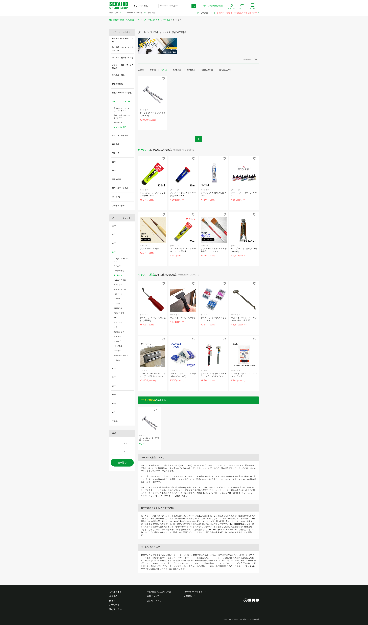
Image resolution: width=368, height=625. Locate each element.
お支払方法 (114, 605)
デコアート (118, 322)
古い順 (164, 70)
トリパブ (117, 341)
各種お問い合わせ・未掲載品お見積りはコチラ (237, 13)
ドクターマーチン (121, 355)
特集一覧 (151, 13)
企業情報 (188, 596)
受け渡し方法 (115, 609)
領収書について (154, 600)
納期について (153, 596)
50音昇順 (177, 70)
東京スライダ (119, 332)
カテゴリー (113, 13)
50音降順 (191, 70)
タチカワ (117, 266)
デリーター (118, 327)
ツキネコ (117, 299)
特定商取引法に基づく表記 (159, 591)
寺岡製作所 (118, 308)
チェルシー (118, 285)
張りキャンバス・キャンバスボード (122, 109)
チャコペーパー (120, 289)
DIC (115, 318)
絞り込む (122, 462)
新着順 (153, 70)
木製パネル (118, 123)
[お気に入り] (231, 6)
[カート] (241, 6)
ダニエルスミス (120, 280)
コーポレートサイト (193, 591)
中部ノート (118, 294)
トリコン (117, 337)
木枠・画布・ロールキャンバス (122, 116)
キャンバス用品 (146, 274)
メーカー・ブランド (134, 13)
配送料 (112, 600)
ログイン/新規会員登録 (212, 5)
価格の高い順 (207, 70)
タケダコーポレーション (122, 260)
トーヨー (117, 351)
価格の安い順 (225, 70)
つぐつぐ (117, 304)
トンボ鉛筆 (118, 346)
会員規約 (113, 596)
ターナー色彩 (119, 271)
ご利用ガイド (206, 13)
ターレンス (144, 149)
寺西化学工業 (119, 313)
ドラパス (117, 360)
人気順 (141, 70)
